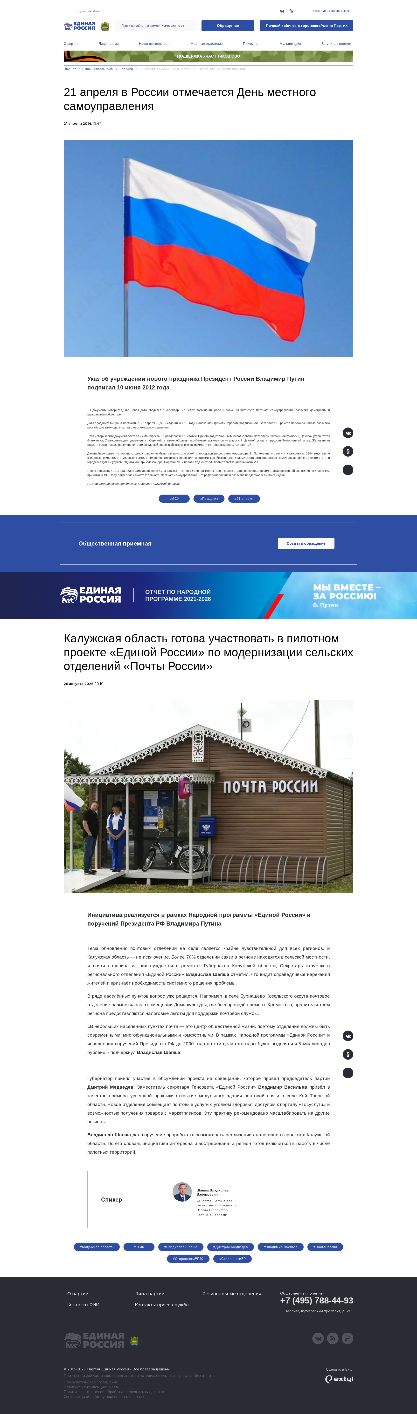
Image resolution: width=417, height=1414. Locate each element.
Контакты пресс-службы (162, 1305)
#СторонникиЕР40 (188, 1259)
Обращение (228, 25)
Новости (126, 69)
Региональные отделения (231, 1293)
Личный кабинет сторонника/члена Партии (307, 25)
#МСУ (174, 498)
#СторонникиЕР (232, 1259)
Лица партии (109, 44)
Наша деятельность (154, 44)
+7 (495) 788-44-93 (316, 1300)
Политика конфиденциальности (91, 1387)
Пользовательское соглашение (91, 1382)
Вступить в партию (336, 44)
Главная (70, 69)
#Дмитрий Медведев (230, 1247)
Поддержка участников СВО (208, 56)
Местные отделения (207, 44)
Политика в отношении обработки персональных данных (114, 1392)
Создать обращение (306, 543)
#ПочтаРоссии (325, 1247)
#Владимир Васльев (281, 1247)
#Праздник (209, 498)
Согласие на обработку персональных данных (104, 1397)
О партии (71, 44)
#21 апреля (244, 498)
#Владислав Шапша (181, 1247)
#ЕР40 (139, 1247)
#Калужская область (97, 1247)
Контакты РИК (83, 1305)
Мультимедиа (290, 44)
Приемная (251, 44)
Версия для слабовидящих (331, 11)
